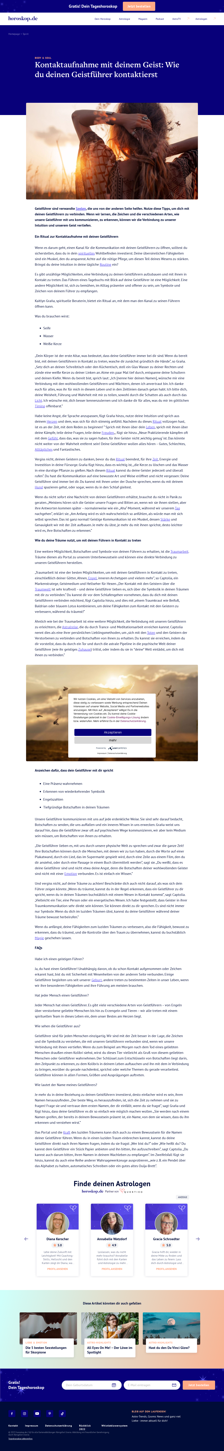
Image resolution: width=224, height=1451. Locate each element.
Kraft (66, 1132)
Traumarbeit (179, 551)
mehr (113, 740)
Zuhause (84, 649)
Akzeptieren (113, 732)
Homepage (14, 33)
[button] (26, 1239)
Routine (105, 264)
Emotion (70, 873)
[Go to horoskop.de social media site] (11, 1413)
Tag (177, 508)
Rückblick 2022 (85, 1427)
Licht (38, 400)
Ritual (157, 421)
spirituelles (86, 253)
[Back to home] (22, 19)
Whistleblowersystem (115, 1425)
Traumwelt (43, 589)
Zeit (155, 459)
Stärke (165, 519)
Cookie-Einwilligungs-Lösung (123, 717)
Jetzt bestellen (139, 6)
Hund (39, 487)
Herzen (52, 421)
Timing (40, 406)
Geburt (97, 980)
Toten (151, 632)
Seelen (81, 208)
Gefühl (53, 438)
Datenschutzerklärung (58, 1425)
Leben (150, 427)
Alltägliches (43, 449)
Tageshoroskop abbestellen (20, 1438)
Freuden (108, 432)
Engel (92, 578)
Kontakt (13, 1425)
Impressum (31, 1425)
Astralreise (70, 627)
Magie (39, 938)
